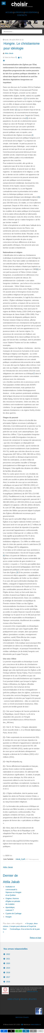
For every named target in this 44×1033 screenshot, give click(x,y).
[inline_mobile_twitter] (11, 1031)
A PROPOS (18, 12)
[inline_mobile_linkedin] (25, 1031)
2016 (8, 982)
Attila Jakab (9, 53)
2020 (8, 963)
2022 (8, 954)
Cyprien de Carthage (13, 913)
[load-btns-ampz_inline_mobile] (40, 1031)
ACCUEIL (9, 12)
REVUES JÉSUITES (28, 999)
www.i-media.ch (36, 1024)
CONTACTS (22, 15)
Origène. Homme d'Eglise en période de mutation (13, 901)
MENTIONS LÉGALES (22, 1017)
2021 (8, 959)
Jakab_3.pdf (20, 859)
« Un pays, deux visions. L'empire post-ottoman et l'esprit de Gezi (20, 926)
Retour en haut (35, 938)
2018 (8, 972)
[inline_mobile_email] (33, 1031)
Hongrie (8, 917)
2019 (8, 968)
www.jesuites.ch (32, 991)
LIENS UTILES (13, 999)
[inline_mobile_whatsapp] (18, 1031)
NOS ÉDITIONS (31, 12)
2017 (8, 977)
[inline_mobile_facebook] (3, 1031)
